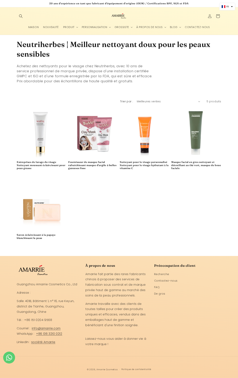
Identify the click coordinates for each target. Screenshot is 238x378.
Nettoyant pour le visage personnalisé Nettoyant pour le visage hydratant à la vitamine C (144, 165)
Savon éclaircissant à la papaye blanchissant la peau (36, 236)
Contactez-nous (166, 281)
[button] (21, 16)
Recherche (161, 274)
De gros (159, 294)
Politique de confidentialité (136, 369)
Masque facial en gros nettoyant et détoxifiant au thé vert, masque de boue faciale (196, 165)
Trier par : (126, 101)
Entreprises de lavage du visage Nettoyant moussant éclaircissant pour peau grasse (41, 165)
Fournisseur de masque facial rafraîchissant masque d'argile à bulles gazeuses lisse (92, 165)
